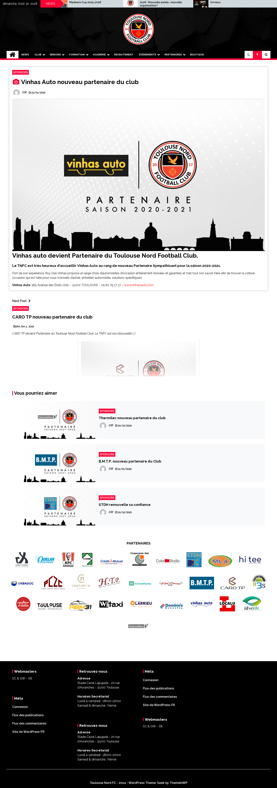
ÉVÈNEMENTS (147, 54)
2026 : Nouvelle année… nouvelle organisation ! (129, 4)
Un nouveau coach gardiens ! (197, 2)
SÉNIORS (55, 54)
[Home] (12, 54)
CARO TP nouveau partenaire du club (52, 317)
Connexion (20, 707)
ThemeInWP (178, 783)
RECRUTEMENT (123, 54)
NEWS (25, 54)
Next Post (19, 301)
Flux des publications (28, 715)
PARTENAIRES (173, 54)
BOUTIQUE (197, 54)
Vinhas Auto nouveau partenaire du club (79, 81)
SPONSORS (20, 72)
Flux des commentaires (29, 723)
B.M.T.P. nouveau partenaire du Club (130, 461)
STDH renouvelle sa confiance (125, 504)
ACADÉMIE (99, 54)
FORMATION (77, 54)
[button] (249, 54)
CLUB (37, 54)
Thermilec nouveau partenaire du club (132, 418)
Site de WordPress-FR (28, 732)
